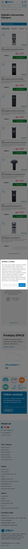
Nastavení (14, 285)
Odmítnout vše (6, 285)
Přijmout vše (22, 285)
